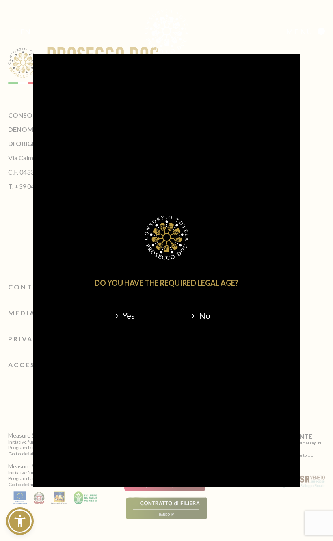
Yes (129, 315)
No (204, 315)
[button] (20, 521)
